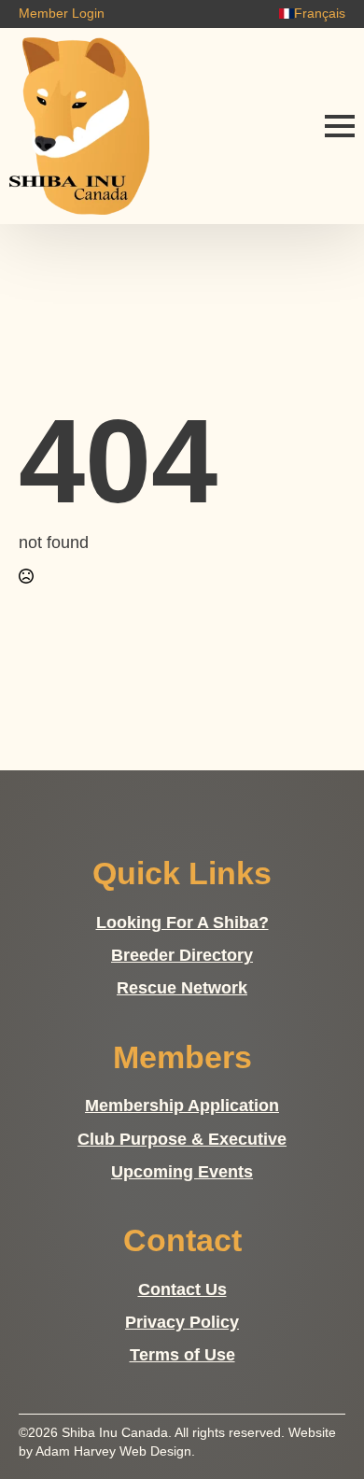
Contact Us (182, 1289)
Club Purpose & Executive (182, 1139)
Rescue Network (182, 988)
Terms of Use (182, 1354)
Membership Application (182, 1105)
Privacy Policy (182, 1322)
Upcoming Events (182, 1171)
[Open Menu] (340, 126)
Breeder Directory (182, 955)
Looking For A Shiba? (182, 922)
